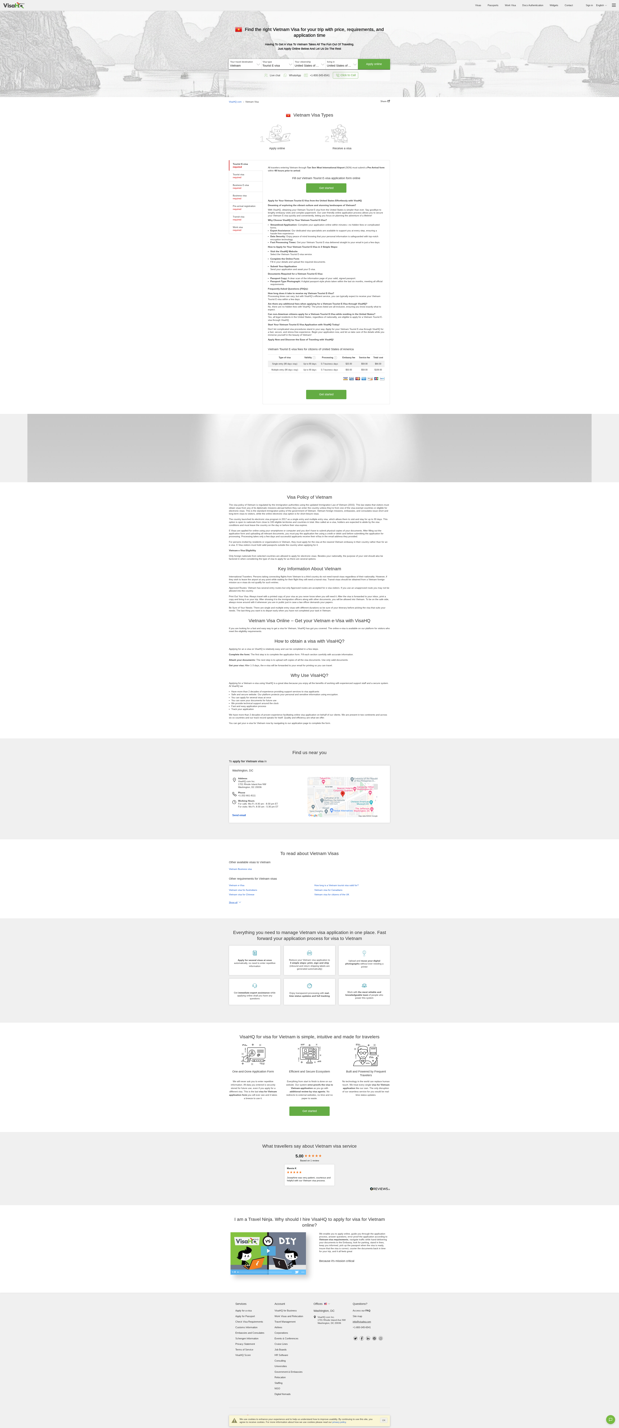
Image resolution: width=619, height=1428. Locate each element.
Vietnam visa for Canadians (328, 890)
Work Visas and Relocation (289, 1316)
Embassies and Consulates (249, 1332)
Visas (478, 5)
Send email (239, 815)
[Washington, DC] (342, 816)
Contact (569, 5)
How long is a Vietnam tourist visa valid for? (336, 885)
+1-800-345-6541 (362, 1327)
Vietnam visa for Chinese (241, 894)
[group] (309, 1156)
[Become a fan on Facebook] (362, 1338)
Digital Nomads (283, 1394)
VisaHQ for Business (286, 1310)
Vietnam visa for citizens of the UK (331, 894)
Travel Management (285, 1321)
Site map (357, 1316)
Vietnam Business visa (240, 869)
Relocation (280, 1377)
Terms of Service (244, 1349)
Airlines (278, 1327)
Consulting (280, 1360)
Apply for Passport (245, 1316)
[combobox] (245, 64)
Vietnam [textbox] (235, 65)
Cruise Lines (281, 1344)
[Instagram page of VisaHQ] (380, 1338)
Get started (326, 188)
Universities (281, 1366)
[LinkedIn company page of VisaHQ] (368, 1338)
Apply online (374, 64)
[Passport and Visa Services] (13, 5)
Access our (361, 1310)
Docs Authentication (532, 5)
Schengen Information (246, 1338)
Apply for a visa (243, 1310)
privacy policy (339, 1422)
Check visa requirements (249, 1321)
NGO (277, 1388)
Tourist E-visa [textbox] (271, 65)
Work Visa (510, 5)
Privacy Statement (245, 1344)
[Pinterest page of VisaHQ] (374, 1338)
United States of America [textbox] (309, 65)
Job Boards (281, 1349)
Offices (318, 1303)
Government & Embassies (289, 1371)
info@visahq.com (362, 1321)
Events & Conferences (286, 1338)
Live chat (275, 75)
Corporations (281, 1332)
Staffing (278, 1383)
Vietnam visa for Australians (243, 890)
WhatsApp (295, 75)
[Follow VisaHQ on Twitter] (355, 1338)
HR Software (281, 1355)
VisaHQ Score (243, 1355)
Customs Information (246, 1327)
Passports (493, 5)
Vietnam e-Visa (236, 885)
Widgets (554, 5)
